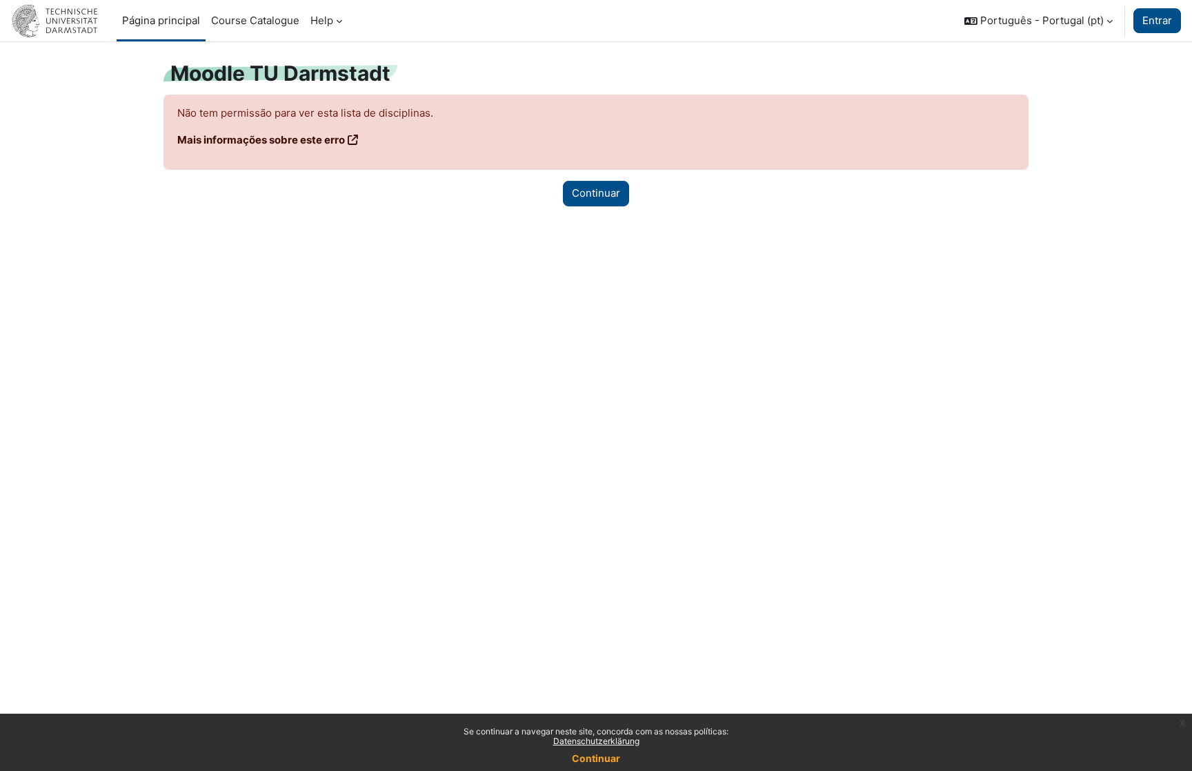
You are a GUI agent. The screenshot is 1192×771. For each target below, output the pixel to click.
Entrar (1157, 20)
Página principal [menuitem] (161, 20)
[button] (1038, 20)
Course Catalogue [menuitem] (255, 20)
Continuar (596, 758)
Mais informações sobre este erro (261, 139)
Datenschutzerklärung (596, 741)
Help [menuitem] (321, 20)
